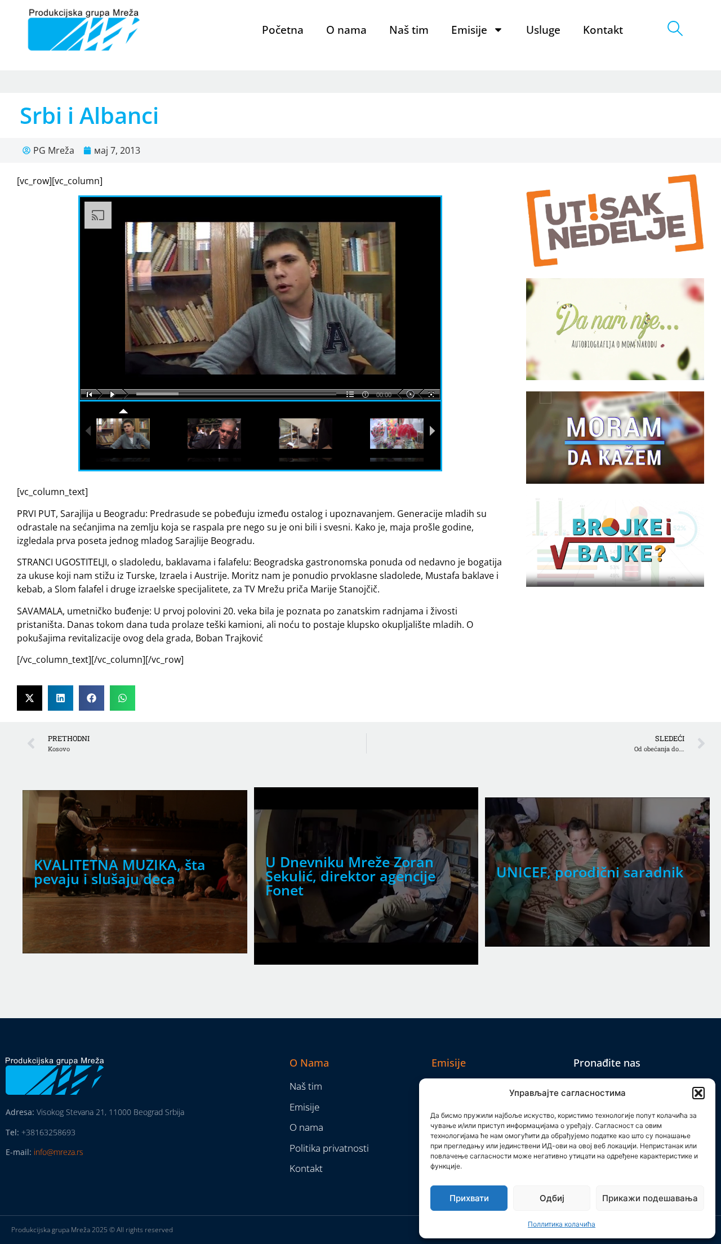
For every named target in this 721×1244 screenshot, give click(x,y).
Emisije (469, 30)
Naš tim (409, 30)
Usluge (543, 30)
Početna (283, 30)
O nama (346, 30)
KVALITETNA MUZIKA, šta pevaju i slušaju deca (120, 871)
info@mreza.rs (58, 1152)
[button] (698, 1093)
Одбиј (552, 1198)
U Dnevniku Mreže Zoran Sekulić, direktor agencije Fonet (350, 875)
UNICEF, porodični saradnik (589, 871)
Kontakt (603, 30)
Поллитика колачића (561, 1224)
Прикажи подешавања (650, 1198)
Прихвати (469, 1198)
